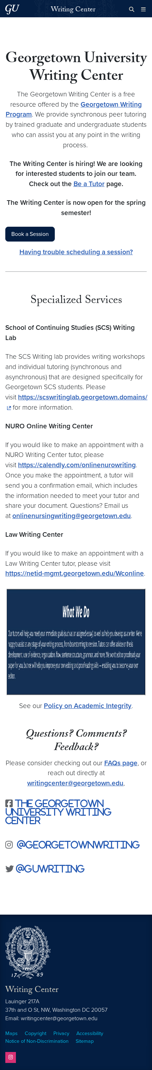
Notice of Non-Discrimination (37, 1041)
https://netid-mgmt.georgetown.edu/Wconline (74, 573)
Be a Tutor (89, 184)
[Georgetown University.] (12, 9)
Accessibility (89, 1033)
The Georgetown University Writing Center (58, 812)
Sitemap (85, 1041)
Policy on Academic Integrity (87, 706)
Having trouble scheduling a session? (76, 252)
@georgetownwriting (78, 844)
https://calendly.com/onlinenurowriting (77, 465)
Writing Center (73, 10)
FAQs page (121, 763)
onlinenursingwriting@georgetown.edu (71, 516)
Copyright (35, 1033)
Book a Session (30, 234)
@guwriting (49, 868)
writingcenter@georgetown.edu (75, 783)
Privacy (61, 1033)
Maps (11, 1033)
